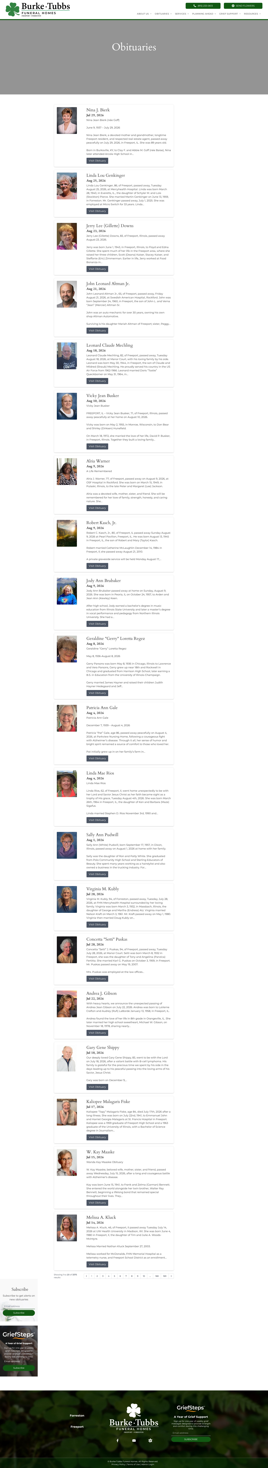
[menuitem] (144, 13)
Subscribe (18, 1312)
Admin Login (147, 1464)
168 (157, 1276)
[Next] (171, 1276)
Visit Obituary (97, 160)
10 (144, 1276)
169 (164, 1276)
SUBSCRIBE (191, 1439)
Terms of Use (133, 1464)
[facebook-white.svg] (117, 1440)
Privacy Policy (118, 1464)
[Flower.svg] (150, 1440)
